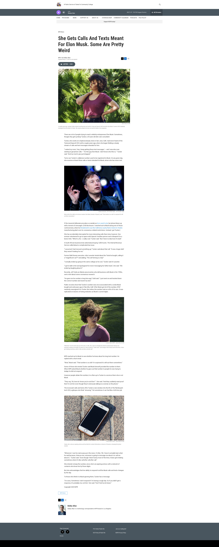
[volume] (63, 12)
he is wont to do (102, 223)
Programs (65, 17)
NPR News (61, 32)
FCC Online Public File (98, 529)
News (75, 17)
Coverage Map (107, 17)
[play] (58, 12)
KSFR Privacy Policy (121, 532)
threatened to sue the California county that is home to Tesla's (101, 228)
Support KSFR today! (109, 21)
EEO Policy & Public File (99, 532)
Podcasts (133, 17)
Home (58, 17)
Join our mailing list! (121, 529)
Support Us (84, 17)
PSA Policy (142, 17)
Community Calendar (121, 17)
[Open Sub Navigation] (70, 17)
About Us (95, 17)
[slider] (66, 12)
